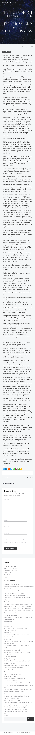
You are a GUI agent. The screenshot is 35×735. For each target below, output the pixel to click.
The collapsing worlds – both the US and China (17, 608)
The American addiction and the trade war (16, 635)
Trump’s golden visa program (12, 674)
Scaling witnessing (9, 659)
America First (8, 626)
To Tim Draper (8, 624)
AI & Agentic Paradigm (10, 568)
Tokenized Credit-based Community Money (16, 707)
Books (5, 577)
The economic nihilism (10, 681)
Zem (23, 47)
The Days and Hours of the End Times (15, 711)
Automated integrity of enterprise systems (16, 665)
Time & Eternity (6, 51)
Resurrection (7, 632)
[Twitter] (4, 469)
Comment (7, 499)
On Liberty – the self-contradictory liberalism (17, 696)
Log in (5, 713)
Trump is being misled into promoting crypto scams (19, 689)
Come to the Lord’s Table (11, 613)
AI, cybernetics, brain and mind (13, 591)
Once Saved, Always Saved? (12, 650)
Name (6, 520)
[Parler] (16, 469)
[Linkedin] (6, 469)
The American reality (10, 630)
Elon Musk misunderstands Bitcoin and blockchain (18, 683)
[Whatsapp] (14, 469)
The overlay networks (10, 672)
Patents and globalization (11, 698)
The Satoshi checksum (10, 615)
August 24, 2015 (29, 47)
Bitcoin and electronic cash (12, 700)
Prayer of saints (8, 694)
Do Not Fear (7, 639)
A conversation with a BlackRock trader (15, 628)
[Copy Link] (21, 469)
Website (7, 533)
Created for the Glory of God (12, 584)
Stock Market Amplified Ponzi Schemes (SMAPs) (18, 702)
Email (6, 527)
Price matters (8, 621)
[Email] (19, 469)
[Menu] (32, 2)
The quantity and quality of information (15, 709)
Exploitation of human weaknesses (14, 670)
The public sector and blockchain (13, 667)
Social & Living (8, 572)
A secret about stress (10, 676)
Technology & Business (10, 570)
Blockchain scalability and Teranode (14, 678)
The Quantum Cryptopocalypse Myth (14, 595)
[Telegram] (11, 469)
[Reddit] (9, 469)
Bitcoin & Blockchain (10, 566)
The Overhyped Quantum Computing (14, 593)
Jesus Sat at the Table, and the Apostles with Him (18, 611)
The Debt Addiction (9, 602)
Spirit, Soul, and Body (10, 656)
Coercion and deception (11, 637)
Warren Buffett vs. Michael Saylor (14, 692)
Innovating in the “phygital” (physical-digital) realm (18, 705)
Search (6, 716)
